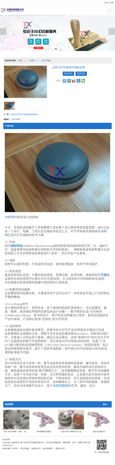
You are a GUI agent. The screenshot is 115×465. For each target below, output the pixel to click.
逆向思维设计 (48, 448)
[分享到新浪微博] (74, 81)
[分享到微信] (83, 81)
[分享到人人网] (78, 81)
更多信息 (81, 73)
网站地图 (66, 442)
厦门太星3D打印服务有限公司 (32, 442)
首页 (20, 60)
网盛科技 (57, 442)
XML (74, 442)
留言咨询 (68, 73)
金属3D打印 (36, 448)
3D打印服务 (24, 448)
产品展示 (31, 60)
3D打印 (15, 448)
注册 (112, 2)
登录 (106, 2)
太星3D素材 (46, 60)
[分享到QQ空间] (69, 81)
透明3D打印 (60, 448)
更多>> (106, 404)
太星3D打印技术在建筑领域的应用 (24, 114)
